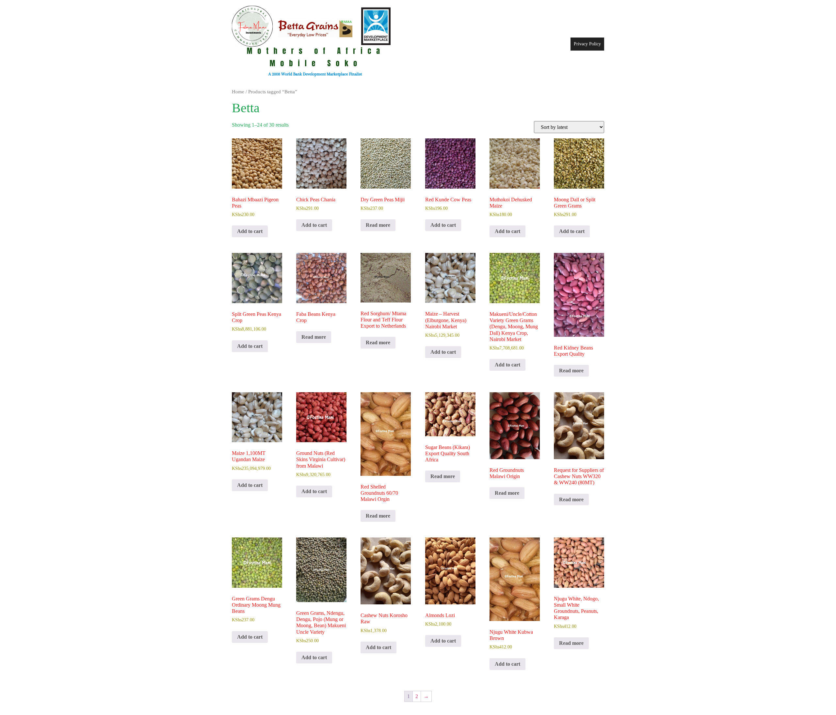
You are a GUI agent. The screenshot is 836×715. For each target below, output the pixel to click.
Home (238, 91)
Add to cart (250, 231)
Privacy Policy (587, 43)
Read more (378, 225)
